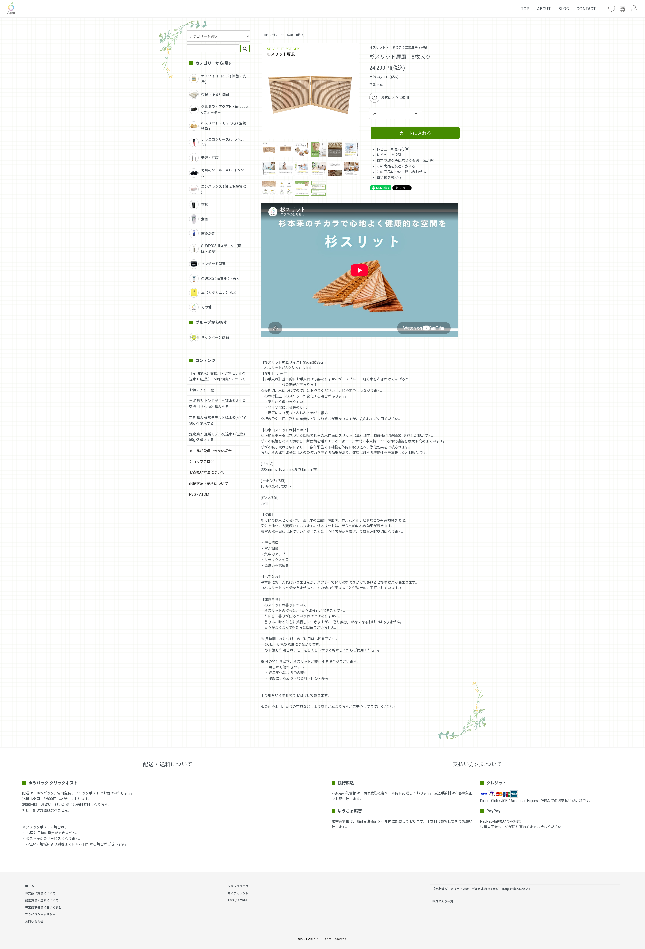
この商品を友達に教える (396, 166)
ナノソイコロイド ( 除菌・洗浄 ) (223, 79)
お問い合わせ (34, 921)
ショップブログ (201, 462)
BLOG (563, 8)
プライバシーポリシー (40, 914)
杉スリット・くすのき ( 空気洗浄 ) (223, 126)
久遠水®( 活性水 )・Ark (219, 278)
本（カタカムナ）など (218, 293)
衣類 (204, 205)
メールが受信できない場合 (210, 451)
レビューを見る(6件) (393, 149)
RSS (192, 494)
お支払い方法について (206, 472)
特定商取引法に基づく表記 (43, 907)
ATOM (204, 494)
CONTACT (586, 8)
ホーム (29, 886)
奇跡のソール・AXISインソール (224, 173)
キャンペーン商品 (215, 337)
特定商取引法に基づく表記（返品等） (407, 161)
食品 (204, 219)
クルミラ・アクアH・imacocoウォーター (224, 109)
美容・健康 (210, 158)
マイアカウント (238, 893)
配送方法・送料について (208, 484)
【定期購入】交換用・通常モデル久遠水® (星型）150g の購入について (481, 889)
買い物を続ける (389, 177)
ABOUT (544, 8)
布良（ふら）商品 (215, 94)
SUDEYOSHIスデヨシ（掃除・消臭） (221, 248)
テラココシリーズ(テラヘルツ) (222, 142)
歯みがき (208, 233)
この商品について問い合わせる (401, 172)
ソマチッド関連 (213, 264)
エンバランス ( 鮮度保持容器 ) (223, 189)
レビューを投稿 (389, 155)
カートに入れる (415, 132)
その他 (206, 307)
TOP (525, 8)
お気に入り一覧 (201, 390)
